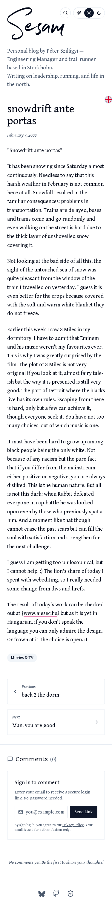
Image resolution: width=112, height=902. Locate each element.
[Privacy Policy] (70, 893)
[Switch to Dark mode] (99, 13)
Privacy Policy (73, 825)
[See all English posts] (108, 99)
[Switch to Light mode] (89, 13)
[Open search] (65, 13)
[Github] (56, 893)
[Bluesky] (41, 893)
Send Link (84, 812)
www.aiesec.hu (40, 613)
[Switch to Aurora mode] (79, 13)
